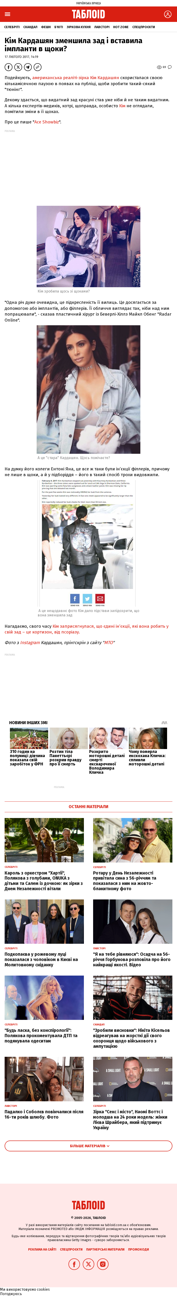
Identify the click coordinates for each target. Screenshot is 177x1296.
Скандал (30, 27)
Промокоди (138, 1249)
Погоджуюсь (11, 1294)
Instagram (29, 642)
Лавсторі (101, 27)
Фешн (46, 27)
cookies (43, 1289)
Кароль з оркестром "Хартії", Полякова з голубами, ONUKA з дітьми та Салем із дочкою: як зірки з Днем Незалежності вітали (44, 880)
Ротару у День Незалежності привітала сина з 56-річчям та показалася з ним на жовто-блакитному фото (124, 880)
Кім (122, 105)
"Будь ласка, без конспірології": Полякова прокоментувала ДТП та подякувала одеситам (41, 1036)
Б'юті (58, 27)
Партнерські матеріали (105, 1249)
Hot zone (121, 27)
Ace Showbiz (46, 122)
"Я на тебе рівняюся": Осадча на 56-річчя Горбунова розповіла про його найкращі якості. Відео (132, 960)
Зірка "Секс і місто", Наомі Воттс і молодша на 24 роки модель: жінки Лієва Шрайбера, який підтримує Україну (130, 1119)
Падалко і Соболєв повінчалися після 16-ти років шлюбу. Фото (44, 1114)
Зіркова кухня (79, 27)
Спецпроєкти (143, 27)
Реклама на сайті (42, 1249)
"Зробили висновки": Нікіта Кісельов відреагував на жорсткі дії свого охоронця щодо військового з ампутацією (131, 1038)
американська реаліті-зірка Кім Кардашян (75, 77)
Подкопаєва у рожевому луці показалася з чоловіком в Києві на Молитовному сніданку (41, 960)
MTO (108, 642)
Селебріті (12, 27)
